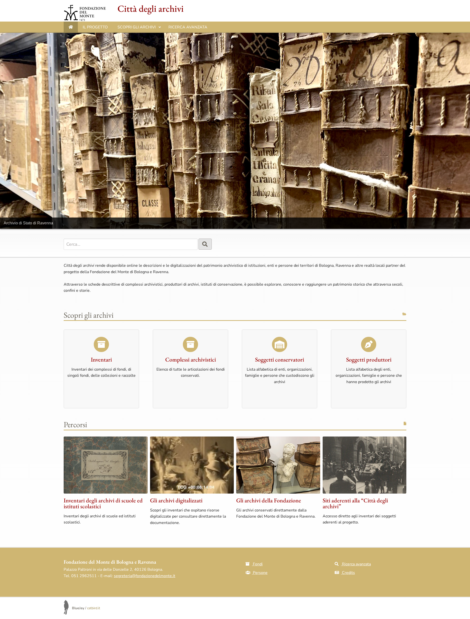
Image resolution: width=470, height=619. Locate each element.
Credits (348, 572)
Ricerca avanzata (187, 27)
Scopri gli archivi (139, 28)
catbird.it (93, 608)
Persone (260, 572)
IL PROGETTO (95, 27)
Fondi (257, 564)
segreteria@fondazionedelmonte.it (144, 576)
